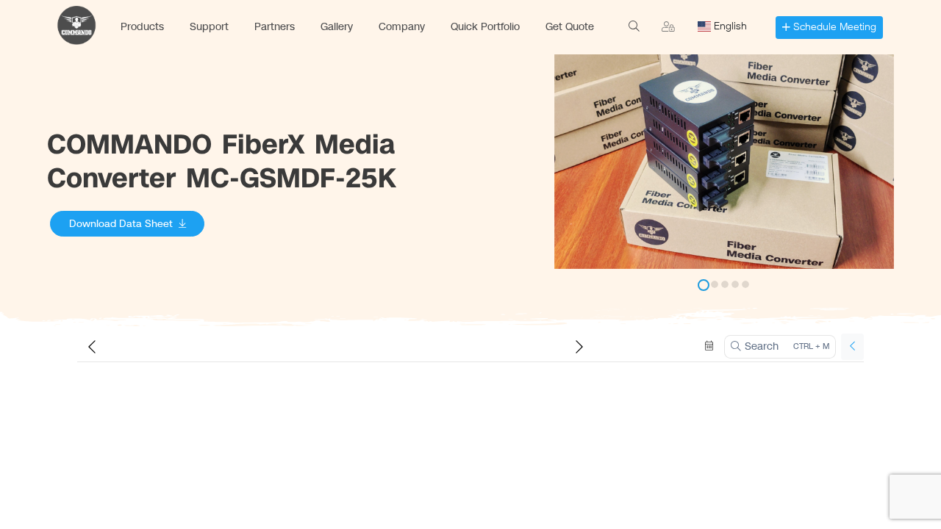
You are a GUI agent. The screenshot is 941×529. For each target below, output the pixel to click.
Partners (274, 27)
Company (402, 27)
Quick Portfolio (485, 27)
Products (142, 27)
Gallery (337, 27)
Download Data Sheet (121, 224)
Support (209, 27)
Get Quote (569, 27)
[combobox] (727, 26)
